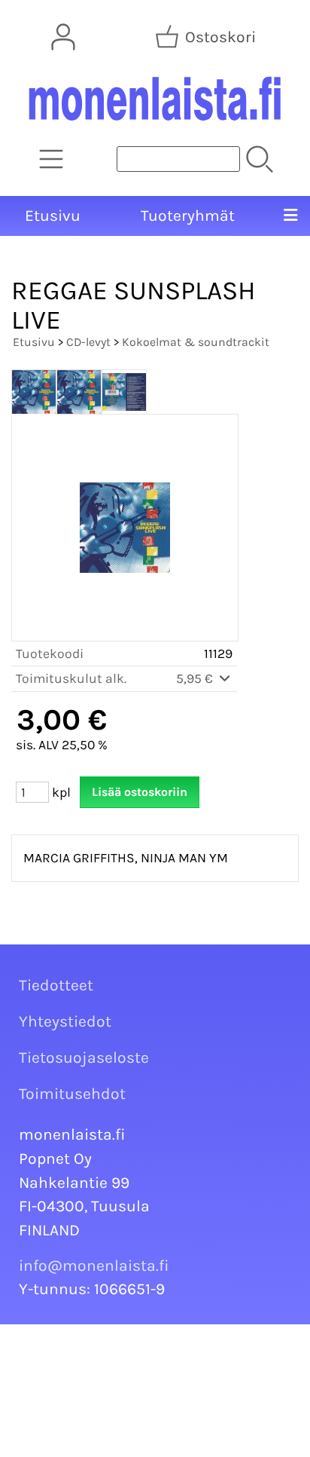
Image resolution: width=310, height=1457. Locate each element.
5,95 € (196, 678)
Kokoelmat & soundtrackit (195, 342)
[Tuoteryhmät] (51, 159)
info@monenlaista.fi (94, 1266)
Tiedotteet (56, 985)
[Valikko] (290, 216)
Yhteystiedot (65, 1021)
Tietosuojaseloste (84, 1057)
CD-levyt (88, 342)
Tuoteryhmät (188, 216)
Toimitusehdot (72, 1094)
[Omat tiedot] (63, 37)
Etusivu (53, 216)
